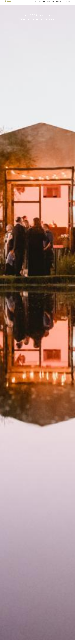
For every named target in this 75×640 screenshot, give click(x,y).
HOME (35, 1)
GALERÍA (53, 1)
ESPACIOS (48, 1)
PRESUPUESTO (58, 1)
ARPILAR (43, 1)
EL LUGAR (39, 1)
